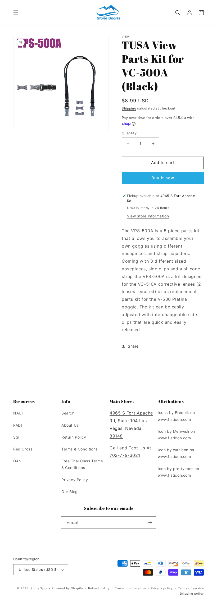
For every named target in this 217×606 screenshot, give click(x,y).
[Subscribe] (150, 522)
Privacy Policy (74, 479)
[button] (16, 13)
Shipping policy (191, 593)
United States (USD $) (38, 569)
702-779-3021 (125, 455)
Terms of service (191, 588)
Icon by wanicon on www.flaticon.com (176, 453)
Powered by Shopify (67, 588)
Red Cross (22, 449)
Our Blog (69, 491)
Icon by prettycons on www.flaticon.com (178, 471)
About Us (70, 425)
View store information (148, 216)
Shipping (129, 108)
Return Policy (73, 437)
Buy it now (162, 177)
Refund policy (98, 588)
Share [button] (133, 346)
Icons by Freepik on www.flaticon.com (176, 415)
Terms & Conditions (79, 449)
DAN (17, 461)
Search (68, 413)
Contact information (130, 588)
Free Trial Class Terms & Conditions (82, 464)
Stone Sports (40, 588)
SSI (16, 437)
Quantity (129, 133)
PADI (17, 425)
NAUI (18, 413)
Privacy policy (162, 588)
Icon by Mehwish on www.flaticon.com (176, 434)
